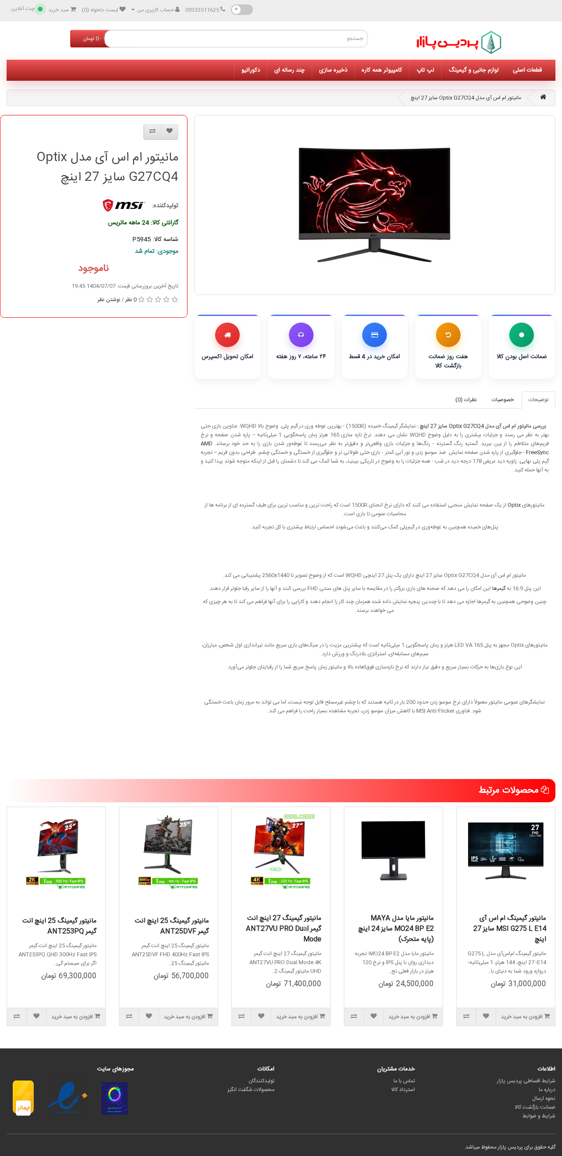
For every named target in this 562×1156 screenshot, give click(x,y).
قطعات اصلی (527, 70)
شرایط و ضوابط (538, 1116)
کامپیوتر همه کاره (382, 70)
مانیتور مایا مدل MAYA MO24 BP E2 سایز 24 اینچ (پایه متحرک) (396, 929)
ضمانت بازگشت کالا (535, 1107)
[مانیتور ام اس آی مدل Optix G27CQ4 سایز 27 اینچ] (374, 205)
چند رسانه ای (289, 70)
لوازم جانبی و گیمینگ (474, 70)
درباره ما (547, 1089)
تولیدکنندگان (261, 1081)
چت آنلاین (22, 8)
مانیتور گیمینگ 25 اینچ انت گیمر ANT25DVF (172, 926)
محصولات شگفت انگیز (250, 1089)
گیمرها (498, 588)
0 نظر (131, 299)
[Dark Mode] (242, 9)
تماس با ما (404, 1081)
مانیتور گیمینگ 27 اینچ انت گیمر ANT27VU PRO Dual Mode (283, 929)
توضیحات (538, 399)
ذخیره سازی (333, 70)
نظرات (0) (466, 399)
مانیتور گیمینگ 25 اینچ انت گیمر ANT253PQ (59, 926)
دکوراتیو (250, 70)
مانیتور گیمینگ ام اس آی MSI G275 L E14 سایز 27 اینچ (509, 929)
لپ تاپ (425, 70)
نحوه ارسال (543, 1098)
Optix (514, 505)
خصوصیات (503, 399)
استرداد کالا (403, 1089)
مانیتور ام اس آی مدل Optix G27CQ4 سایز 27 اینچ (466, 97)
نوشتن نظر (108, 299)
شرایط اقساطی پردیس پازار (526, 1081)
